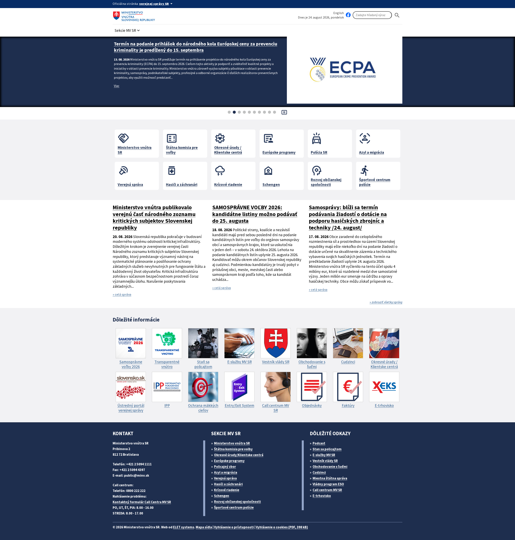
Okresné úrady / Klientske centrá (228, 143)
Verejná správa (130, 175)
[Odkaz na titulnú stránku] (135, 15)
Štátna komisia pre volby (233, 449)
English (338, 13)
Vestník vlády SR (325, 461)
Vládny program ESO (328, 484)
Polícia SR (319, 143)
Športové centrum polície (374, 175)
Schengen (271, 175)
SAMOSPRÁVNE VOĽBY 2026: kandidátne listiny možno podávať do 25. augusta (254, 214)
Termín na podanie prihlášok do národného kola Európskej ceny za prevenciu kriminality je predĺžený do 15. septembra (195, 47)
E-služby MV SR (324, 455)
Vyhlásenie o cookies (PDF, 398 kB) (282, 527)
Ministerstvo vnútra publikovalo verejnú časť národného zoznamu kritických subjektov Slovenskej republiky (154, 217)
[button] (128, 29)
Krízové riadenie (228, 175)
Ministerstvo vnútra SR (134, 143)
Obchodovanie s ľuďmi (330, 466)
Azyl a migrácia (371, 143)
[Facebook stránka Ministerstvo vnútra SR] (348, 15)
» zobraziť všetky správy (386, 302)
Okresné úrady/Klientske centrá (238, 455)
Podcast (319, 443)
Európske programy (279, 143)
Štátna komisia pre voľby (182, 143)
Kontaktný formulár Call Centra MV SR (142, 502)
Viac (116, 86)
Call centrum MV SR (327, 490)
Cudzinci (319, 472)
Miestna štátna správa (330, 478)
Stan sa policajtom (327, 449)
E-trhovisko (322, 496)
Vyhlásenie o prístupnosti (234, 527)
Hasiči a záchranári (181, 175)
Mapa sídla (204, 527)
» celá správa (122, 294)
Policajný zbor (225, 466)
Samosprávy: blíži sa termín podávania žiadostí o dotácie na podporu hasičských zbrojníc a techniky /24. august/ (348, 217)
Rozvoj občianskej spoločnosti (326, 175)
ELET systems (183, 527)
